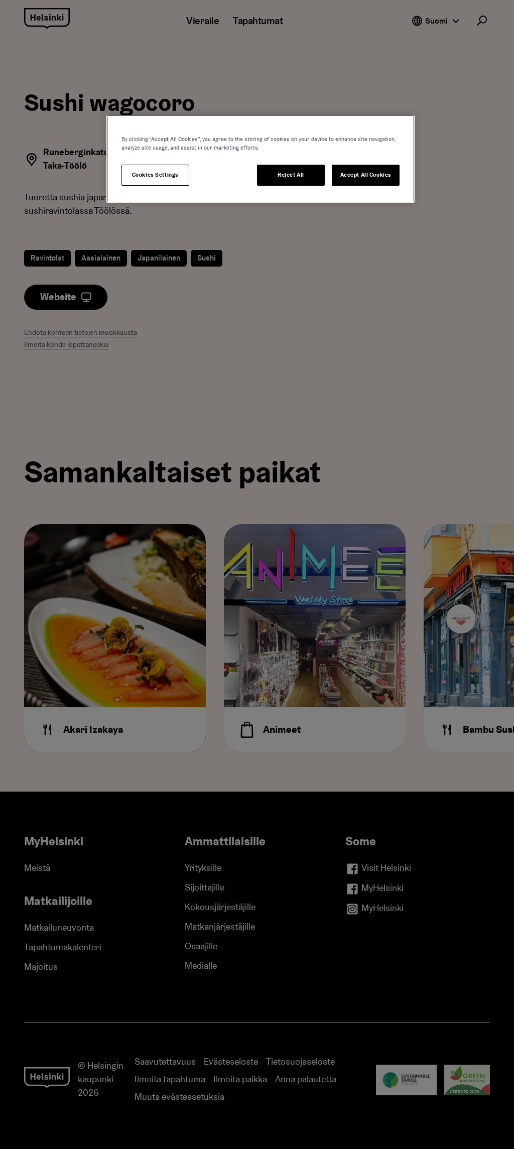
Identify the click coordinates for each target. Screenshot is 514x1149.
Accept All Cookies (366, 175)
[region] (260, 159)
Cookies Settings (155, 175)
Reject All (291, 175)
